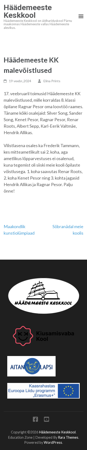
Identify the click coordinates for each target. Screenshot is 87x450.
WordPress (53, 442)
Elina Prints (52, 81)
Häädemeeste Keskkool (28, 11)
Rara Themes (68, 437)
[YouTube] (46, 420)
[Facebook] (35, 420)
